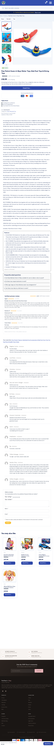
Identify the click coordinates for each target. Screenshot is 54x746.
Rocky (29, 707)
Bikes (3, 709)
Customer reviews (5, 718)
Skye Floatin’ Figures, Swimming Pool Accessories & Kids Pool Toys (28, 340)
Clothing (3, 704)
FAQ (2, 723)
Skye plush (4, 702)
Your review (8, 499)
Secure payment (31, 718)
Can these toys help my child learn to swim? (16, 288)
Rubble (29, 704)
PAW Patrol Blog (5, 721)
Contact (3, 725)
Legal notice (30, 721)
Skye (29, 700)
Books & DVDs (4, 707)
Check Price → (27, 88)
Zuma (29, 709)
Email (6, 514)
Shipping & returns (31, 716)
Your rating (8, 496)
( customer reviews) (14, 76)
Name (6, 508)
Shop (38, 12)
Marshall (8, 19)
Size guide (3, 716)
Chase (2, 19)
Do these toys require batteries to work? (15, 281)
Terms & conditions (32, 723)
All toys (3, 697)
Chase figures (4, 700)
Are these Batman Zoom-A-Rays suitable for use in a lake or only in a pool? (24, 278)
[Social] (3, 691)
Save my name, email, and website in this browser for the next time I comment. (24, 519)
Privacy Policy (31, 725)
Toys (14, 19)
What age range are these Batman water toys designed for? (20, 285)
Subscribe (39, 670)
